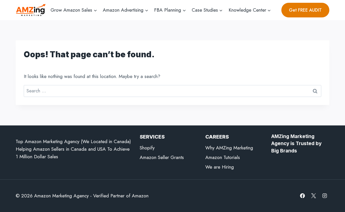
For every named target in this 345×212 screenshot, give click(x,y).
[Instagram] (324, 196)
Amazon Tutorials (222, 157)
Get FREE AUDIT (305, 10)
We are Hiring (219, 167)
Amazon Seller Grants (162, 157)
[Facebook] (302, 196)
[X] (313, 196)
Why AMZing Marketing (229, 147)
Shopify (147, 147)
